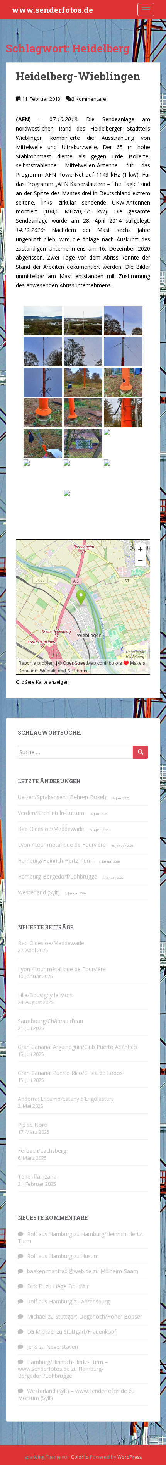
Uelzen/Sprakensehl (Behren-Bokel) (62, 797)
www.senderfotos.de (52, 10)
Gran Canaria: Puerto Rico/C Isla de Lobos (70, 1072)
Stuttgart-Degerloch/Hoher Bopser (98, 1316)
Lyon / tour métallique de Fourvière (62, 844)
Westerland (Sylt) (39, 892)
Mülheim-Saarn (119, 1271)
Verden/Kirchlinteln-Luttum (51, 813)
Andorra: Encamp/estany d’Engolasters (66, 1098)
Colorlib (80, 1457)
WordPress (129, 1457)
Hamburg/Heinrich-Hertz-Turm (56, 860)
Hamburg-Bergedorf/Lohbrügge (57, 876)
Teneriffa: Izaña (37, 1176)
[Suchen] (140, 752)
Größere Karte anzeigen (42, 682)
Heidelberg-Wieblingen (78, 76)
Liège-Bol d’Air (71, 1286)
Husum (90, 1256)
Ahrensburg (95, 1301)
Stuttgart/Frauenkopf (90, 1331)
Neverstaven (62, 1346)
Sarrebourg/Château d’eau (50, 1021)
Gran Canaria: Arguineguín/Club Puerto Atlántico (77, 1047)
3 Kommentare (89, 98)
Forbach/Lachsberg (42, 1150)
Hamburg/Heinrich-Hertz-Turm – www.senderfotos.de (63, 1365)
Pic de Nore (32, 1124)
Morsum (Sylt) (35, 1397)
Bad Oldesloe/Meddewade (51, 828)
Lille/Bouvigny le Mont (45, 995)
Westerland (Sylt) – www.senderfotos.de (77, 1391)
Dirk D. (35, 1286)
